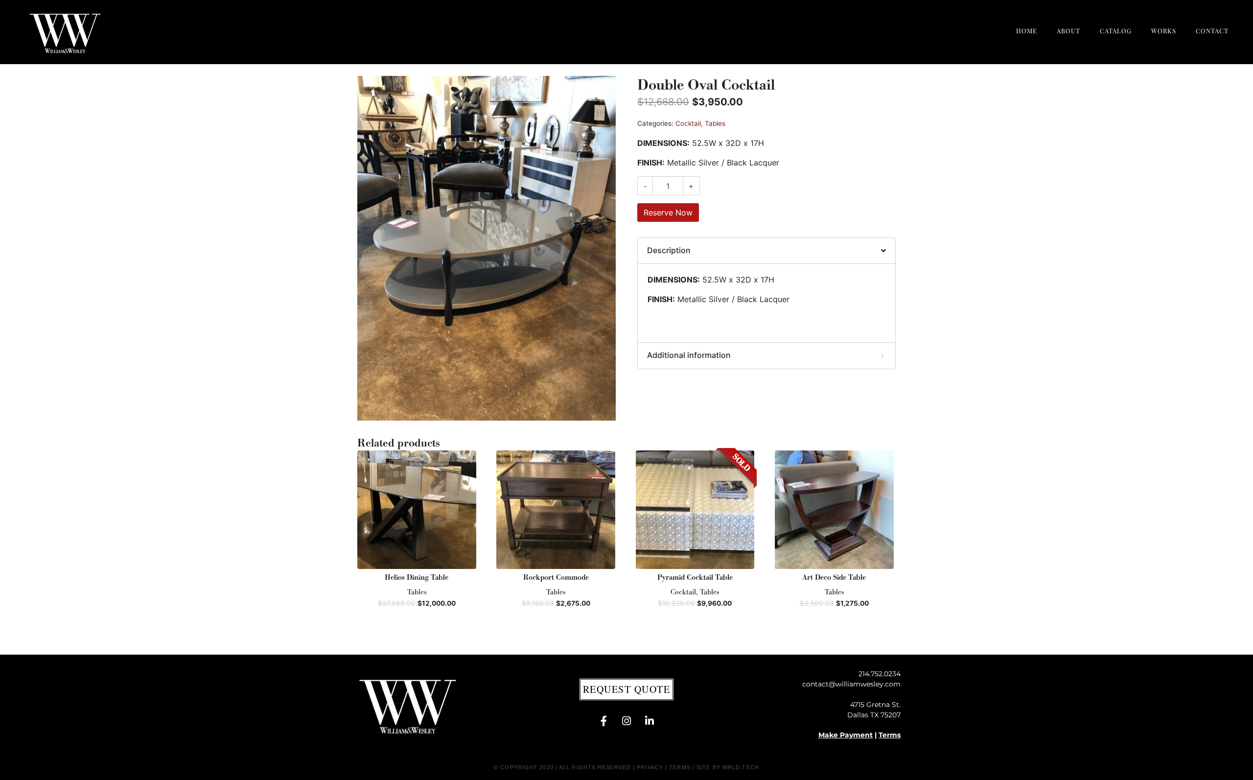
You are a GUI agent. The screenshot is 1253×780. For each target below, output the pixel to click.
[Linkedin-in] (649, 720)
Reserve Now (668, 212)
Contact (1212, 30)
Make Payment (845, 735)
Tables (715, 123)
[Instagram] (626, 720)
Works (1163, 30)
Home (1026, 30)
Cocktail (688, 123)
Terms (890, 735)
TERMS (680, 767)
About (1068, 30)
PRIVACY (650, 767)
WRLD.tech (740, 767)
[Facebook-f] (603, 720)
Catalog (1116, 30)
